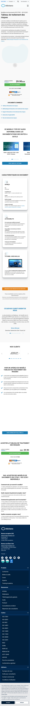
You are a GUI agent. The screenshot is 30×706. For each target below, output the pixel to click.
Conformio (5, 571)
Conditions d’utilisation (8, 680)
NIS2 (3, 643)
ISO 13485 (5, 631)
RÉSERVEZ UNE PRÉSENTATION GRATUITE (15, 288)
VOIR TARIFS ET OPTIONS (15, 163)
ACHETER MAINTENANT (15, 453)
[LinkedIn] (2, 558)
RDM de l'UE (5, 651)
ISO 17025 (5, 634)
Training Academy (7, 583)
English (23, 205)
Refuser (22, 702)
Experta (4, 580)
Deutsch (6, 207)
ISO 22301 (5, 640)
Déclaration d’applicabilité (9, 114)
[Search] (18, 1)
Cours (4, 577)
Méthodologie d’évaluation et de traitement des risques (15, 108)
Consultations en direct (9, 606)
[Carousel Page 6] (20, 358)
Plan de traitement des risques (10, 117)
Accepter (8, 702)
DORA (4, 645)
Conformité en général (8, 663)
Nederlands (14, 207)
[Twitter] (6, 558)
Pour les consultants (8, 660)
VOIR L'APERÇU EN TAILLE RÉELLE (15, 432)
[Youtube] (14, 558)
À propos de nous (7, 671)
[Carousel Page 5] (18, 358)
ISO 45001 (5, 628)
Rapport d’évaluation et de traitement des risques (14, 111)
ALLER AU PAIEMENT (15, 84)
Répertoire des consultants (10, 608)
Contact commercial (8, 677)
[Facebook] (10, 558)
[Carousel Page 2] (11, 358)
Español (10, 207)
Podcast (4, 603)
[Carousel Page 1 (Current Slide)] (9, 358)
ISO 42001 (5, 619)
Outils (4, 600)
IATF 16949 (5, 654)
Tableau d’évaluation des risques (10, 105)
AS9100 (4, 657)
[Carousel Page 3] (14, 358)
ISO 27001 (5, 616)
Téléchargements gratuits (9, 597)
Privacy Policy (4, 694)
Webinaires (5, 594)
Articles (4, 591)
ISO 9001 (4, 622)
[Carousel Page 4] (16, 358)
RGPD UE (4, 648)
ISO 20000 (5, 637)
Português (19, 207)
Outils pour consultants (9, 674)
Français (6, 82)
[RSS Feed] (18, 558)
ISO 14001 (5, 625)
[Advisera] (5, 6)
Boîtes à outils (6, 574)
